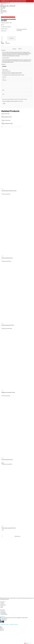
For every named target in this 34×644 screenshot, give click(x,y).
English (26, 643)
